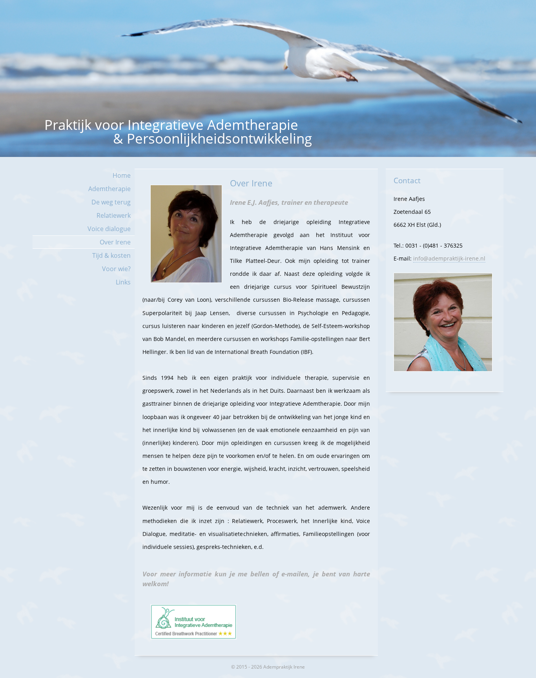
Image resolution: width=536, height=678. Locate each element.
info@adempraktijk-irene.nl (449, 258)
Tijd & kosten (111, 255)
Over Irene (115, 242)
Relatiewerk (114, 215)
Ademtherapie (109, 188)
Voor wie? (116, 268)
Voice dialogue (109, 228)
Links (123, 282)
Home (122, 175)
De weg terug (111, 202)
